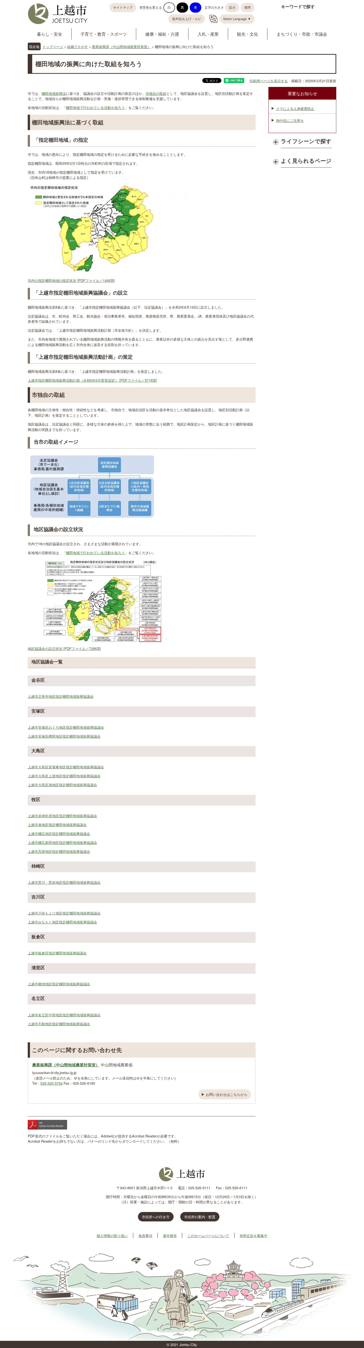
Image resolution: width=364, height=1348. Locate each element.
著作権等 (170, 1235)
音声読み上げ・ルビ (186, 19)
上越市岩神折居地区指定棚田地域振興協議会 (62, 815)
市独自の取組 (156, 93)
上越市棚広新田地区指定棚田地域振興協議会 (62, 842)
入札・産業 (208, 34)
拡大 (232, 7)
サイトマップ (122, 7)
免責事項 (145, 1235)
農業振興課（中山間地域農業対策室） (121, 46)
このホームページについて (208, 1235)
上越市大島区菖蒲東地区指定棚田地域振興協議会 (66, 766)
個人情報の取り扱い (112, 1235)
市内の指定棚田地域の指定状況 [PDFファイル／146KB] (71, 280)
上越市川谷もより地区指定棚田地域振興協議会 (64, 913)
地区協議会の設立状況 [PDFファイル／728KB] (64, 648)
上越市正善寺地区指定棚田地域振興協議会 (61, 696)
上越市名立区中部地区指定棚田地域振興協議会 (64, 1014)
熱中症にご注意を (290, 120)
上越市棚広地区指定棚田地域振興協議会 (59, 833)
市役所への (156, 1216)
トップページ (52, 46)
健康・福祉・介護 (162, 34)
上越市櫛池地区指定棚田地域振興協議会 (59, 983)
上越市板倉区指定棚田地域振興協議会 (57, 952)
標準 (247, 7)
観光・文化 (247, 34)
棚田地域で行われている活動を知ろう (95, 107)
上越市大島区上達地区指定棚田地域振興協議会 (64, 775)
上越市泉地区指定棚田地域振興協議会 (57, 824)
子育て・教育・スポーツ (103, 34)
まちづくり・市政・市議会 (302, 34)
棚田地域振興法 (54, 93)
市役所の (199, 1216)
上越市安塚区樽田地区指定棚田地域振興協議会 (64, 736)
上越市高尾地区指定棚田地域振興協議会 (59, 851)
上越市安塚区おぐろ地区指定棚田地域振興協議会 (66, 727)
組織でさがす (77, 46)
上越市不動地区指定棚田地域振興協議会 (59, 1023)
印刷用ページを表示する (269, 80)
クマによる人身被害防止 (295, 108)
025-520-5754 (51, 1083)
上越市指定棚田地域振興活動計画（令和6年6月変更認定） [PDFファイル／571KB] (92, 380)
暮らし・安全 (49, 34)
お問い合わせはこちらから (226, 1094)
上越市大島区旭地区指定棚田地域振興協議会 (62, 784)
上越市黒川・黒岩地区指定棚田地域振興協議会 (64, 882)
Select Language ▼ (237, 19)
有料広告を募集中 (253, 1235)
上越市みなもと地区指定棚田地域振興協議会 (62, 921)
